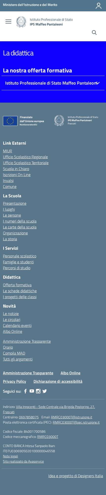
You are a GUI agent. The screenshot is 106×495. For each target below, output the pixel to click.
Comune (10, 186)
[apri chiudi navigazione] (8, 22)
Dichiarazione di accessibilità (58, 381)
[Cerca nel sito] (94, 33)
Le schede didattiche (20, 291)
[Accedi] (98, 5)
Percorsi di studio (16, 268)
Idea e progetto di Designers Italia (75, 476)
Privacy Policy (14, 381)
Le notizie (11, 313)
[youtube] (32, 391)
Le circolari (11, 319)
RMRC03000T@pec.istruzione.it (76, 422)
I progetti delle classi (19, 297)
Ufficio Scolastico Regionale (25, 157)
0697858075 (29, 417)
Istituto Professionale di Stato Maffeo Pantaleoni (51, 83)
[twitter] (44, 391)
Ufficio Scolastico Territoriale (26, 163)
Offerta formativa (17, 285)
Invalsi (8, 180)
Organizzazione (15, 233)
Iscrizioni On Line (17, 175)
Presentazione (14, 203)
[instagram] (38, 391)
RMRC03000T (47, 436)
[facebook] (25, 391)
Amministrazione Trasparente (27, 341)
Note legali (10, 456)
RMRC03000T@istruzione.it (71, 417)
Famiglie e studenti (18, 262)
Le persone (12, 215)
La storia (10, 239)
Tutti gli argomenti (18, 359)
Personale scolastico (19, 256)
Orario (8, 347)
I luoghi (9, 209)
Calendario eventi (17, 325)
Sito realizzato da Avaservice (23, 461)
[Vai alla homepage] (21, 21)
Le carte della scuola (19, 227)
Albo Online (12, 331)
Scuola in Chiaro (16, 169)
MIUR (7, 151)
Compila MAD (14, 353)
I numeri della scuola (19, 221)
